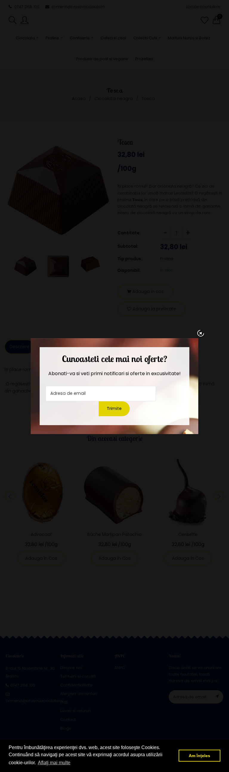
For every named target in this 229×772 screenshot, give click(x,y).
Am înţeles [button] (199, 755)
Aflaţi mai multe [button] (54, 762)
